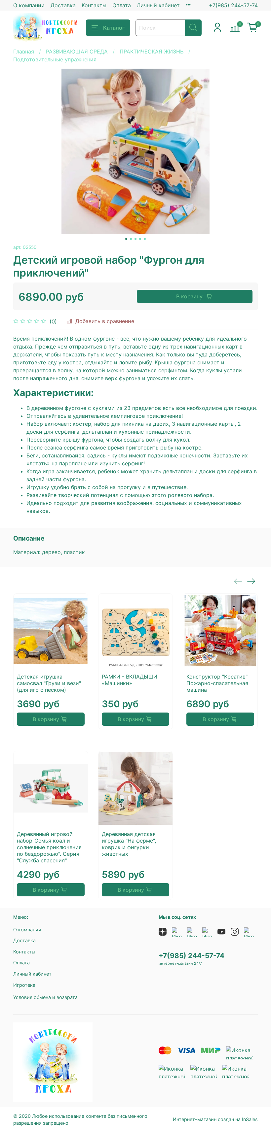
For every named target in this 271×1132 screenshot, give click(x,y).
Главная (23, 51)
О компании (29, 5)
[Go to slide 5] (145, 239)
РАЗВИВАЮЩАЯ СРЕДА (77, 51)
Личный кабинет (158, 5)
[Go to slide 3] (135, 239)
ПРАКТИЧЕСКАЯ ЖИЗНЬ (151, 51)
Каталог (114, 27)
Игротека (24, 985)
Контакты (94, 5)
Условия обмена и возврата (45, 997)
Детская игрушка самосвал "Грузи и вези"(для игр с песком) (49, 683)
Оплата (121, 5)
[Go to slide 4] (140, 239)
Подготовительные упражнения (55, 59)
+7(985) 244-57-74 (233, 5)
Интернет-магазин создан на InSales (215, 1119)
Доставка (63, 5)
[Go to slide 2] (131, 239)
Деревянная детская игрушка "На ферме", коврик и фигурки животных (129, 844)
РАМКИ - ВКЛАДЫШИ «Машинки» (129, 679)
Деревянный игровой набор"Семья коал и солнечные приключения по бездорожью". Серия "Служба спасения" (49, 847)
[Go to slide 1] (126, 239)
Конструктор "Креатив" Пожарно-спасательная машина (217, 683)
